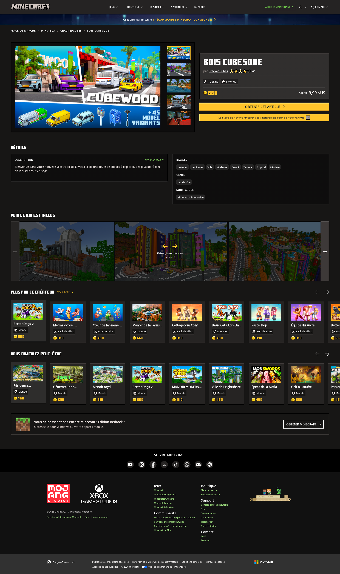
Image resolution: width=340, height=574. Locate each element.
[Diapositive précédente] (317, 292)
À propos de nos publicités (105, 566)
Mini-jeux (48, 30)
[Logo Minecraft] (30, 7)
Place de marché (23, 30)
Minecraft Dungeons (164, 498)
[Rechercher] (303, 7)
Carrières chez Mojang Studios (169, 521)
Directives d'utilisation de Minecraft (64, 517)
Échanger (205, 540)
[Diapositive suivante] (327, 292)
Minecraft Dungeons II (165, 494)
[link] (130, 464)
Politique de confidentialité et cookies (110, 562)
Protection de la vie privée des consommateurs (155, 562)
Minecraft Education (164, 507)
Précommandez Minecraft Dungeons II (182, 19)
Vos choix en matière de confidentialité (167, 566)
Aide (203, 509)
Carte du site (207, 517)
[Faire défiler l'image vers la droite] (325, 251)
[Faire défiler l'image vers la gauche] (15, 251)
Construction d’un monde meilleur (170, 526)
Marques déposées (215, 562)
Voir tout (63, 292)
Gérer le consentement (96, 517)
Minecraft (159, 490)
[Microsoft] (263, 561)
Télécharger (207, 521)
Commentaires (208, 513)
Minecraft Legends (163, 503)
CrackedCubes (71, 30)
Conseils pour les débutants (214, 504)
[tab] (179, 53)
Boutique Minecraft (210, 494)
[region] (170, 251)
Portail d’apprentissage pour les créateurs (174, 517)
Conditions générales (192, 562)
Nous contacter (208, 526)
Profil (203, 536)
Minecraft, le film (162, 530)
